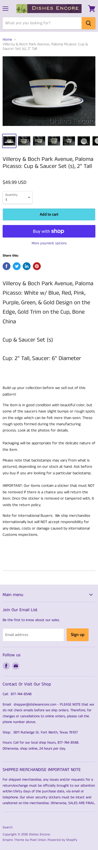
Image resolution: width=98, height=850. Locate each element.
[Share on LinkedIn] (27, 266)
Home (7, 39)
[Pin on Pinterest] (37, 266)
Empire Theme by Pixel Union (24, 839)
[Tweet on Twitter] (17, 266)
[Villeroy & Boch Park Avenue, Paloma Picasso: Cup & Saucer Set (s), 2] (49, 93)
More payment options (49, 243)
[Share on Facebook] (6, 266)
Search (8, 827)
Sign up (77, 634)
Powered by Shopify (62, 839)
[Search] (88, 23)
